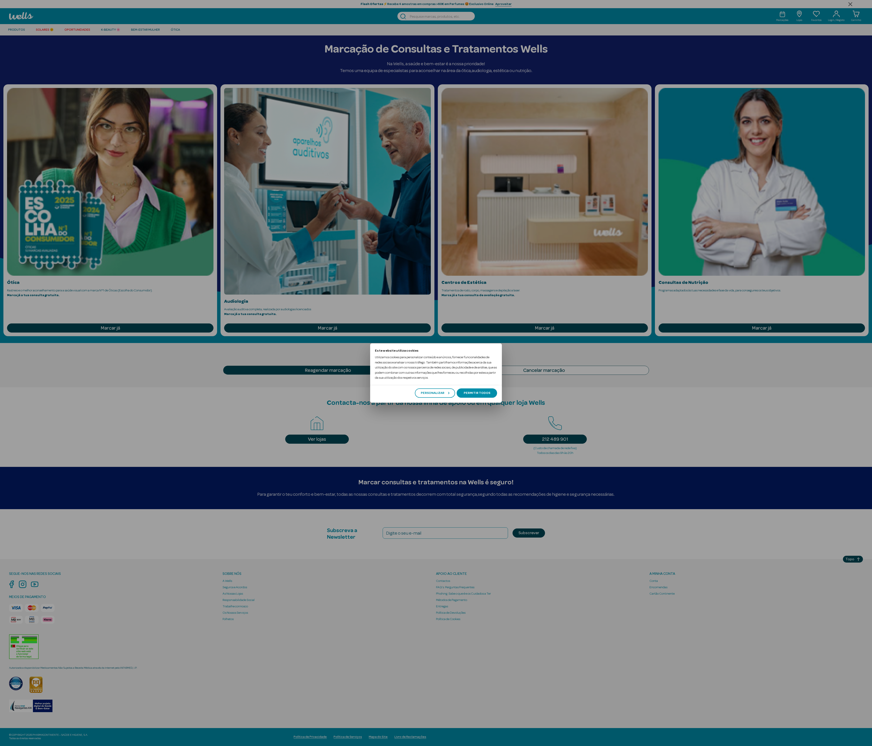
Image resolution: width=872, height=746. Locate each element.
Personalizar (432, 393)
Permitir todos (477, 393)
